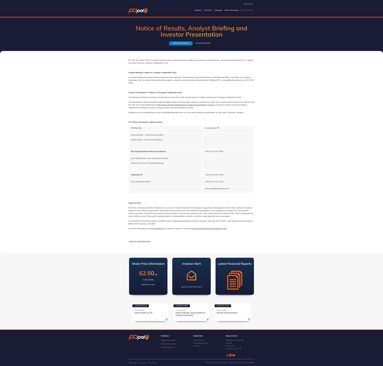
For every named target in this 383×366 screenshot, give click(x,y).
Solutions (165, 336)
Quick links (198, 336)
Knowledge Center (201, 343)
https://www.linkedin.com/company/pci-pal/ (209, 229)
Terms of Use (152, 363)
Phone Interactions (169, 344)
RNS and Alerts (247, 10)
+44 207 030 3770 (233, 349)
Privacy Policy (142, 363)
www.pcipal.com (157, 229)
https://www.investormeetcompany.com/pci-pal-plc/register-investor (185, 105)
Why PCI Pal (198, 340)
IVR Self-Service (167, 348)
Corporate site (248, 4)
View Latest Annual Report (235, 276)
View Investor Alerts (191, 276)
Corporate (218, 10)
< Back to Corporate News (139, 241)
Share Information (232, 10)
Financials (208, 10)
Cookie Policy (132, 363)
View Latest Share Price (148, 276)
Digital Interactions (169, 340)
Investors (197, 10)
